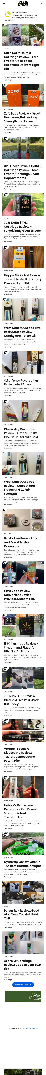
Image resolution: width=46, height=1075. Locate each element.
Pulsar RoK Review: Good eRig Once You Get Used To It (21, 914)
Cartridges (8, 109)
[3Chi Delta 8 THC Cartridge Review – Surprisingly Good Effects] (23, 204)
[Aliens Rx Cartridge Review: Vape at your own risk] (23, 942)
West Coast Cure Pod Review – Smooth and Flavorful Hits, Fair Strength (19, 488)
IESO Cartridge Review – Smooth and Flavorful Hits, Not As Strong (21, 647)
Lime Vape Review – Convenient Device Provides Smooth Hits (19, 595)
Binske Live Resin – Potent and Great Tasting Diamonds (22, 542)
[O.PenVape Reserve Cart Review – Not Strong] (23, 362)
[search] (42, 3)
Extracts (7, 534)
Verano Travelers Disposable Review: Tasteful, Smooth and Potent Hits (19, 755)
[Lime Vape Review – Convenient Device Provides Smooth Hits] (23, 572)
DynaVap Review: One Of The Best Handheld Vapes (22, 864)
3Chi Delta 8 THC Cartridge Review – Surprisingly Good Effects (22, 226)
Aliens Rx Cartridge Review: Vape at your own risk (22, 965)
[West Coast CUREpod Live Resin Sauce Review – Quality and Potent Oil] (23, 309)
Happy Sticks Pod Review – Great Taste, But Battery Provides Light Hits (23, 279)
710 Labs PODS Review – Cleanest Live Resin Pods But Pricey (21, 700)
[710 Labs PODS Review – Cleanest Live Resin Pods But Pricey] (23, 678)
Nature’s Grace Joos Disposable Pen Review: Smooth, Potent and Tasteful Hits (21, 811)
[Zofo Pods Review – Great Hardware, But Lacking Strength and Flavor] (23, 95)
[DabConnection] (23, 3)
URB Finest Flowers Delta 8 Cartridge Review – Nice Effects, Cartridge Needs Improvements (22, 172)
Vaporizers (8, 857)
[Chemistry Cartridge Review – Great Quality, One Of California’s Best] (23, 411)
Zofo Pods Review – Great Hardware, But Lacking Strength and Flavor (22, 117)
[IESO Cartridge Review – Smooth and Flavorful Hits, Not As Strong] (23, 625)
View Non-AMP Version (29, 1028)
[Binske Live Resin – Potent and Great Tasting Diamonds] (23, 520)
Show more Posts (22, 984)
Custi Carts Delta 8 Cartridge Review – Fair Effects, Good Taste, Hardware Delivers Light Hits (21, 61)
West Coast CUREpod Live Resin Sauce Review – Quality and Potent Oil (22, 332)
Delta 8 (7, 48)
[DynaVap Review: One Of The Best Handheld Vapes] (23, 843)
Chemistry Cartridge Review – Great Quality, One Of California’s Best (21, 433)
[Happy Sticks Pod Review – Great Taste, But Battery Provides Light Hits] (23, 257)
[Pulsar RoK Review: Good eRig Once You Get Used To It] (23, 892)
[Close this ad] (44, 1067)
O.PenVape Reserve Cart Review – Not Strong (22, 382)
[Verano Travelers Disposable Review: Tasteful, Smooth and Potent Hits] (23, 730)
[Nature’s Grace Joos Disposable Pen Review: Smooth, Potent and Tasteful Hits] (23, 787)
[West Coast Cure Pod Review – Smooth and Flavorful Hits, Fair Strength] (23, 463)
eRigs (6, 906)
